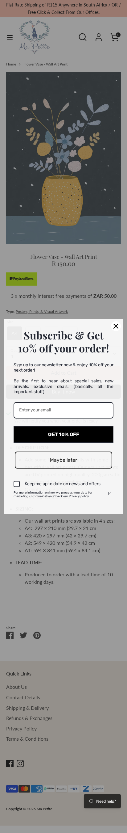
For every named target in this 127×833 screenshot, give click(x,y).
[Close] (116, 326)
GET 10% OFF (63, 434)
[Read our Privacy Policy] (109, 493)
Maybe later (63, 460)
